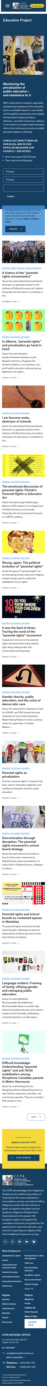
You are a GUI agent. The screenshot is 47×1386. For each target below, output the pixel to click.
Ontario (5, 1317)
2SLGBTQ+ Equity (9, 268)
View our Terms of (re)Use (11, 1380)
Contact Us (30, 1307)
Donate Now (37, 6)
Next (33, 1117)
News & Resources (11, 1250)
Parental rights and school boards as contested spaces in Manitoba (22, 918)
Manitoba (6, 1313)
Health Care (7, 1286)
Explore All (29, 1288)
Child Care (29, 1263)
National (5, 1299)
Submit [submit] (11, 196)
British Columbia (9, 1304)
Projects (29, 1295)
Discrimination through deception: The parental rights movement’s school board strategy (20, 843)
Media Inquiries (14, 1357)
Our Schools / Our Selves (20, 337)
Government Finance (10, 1276)
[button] (23, 171)
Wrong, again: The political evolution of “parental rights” (22, 564)
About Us (29, 1299)
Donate (13, 229)
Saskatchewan (8, 1308)
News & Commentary (33, 268)
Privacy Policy (25, 1380)
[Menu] (7, 6)
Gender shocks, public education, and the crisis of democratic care (21, 700)
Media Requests (31, 1312)
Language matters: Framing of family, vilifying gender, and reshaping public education (22, 988)
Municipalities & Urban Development (34, 1257)
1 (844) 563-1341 (27, 1366)
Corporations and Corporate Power (9, 1266)
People (27, 1303)
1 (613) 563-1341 (27, 1362)
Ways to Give (31, 1316)
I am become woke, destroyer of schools (16, 419)
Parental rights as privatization (14, 774)
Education (20, 268)
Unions (5, 1260)
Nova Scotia (7, 1322)
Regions (6, 1295)
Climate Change (31, 1284)
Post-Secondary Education (31, 1269)
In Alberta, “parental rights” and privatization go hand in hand (22, 345)
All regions (8, 1347)
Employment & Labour (11, 1255)
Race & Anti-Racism (33, 1279)
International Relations (11, 1281)
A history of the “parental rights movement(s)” (20, 274)
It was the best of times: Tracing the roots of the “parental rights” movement (22, 631)
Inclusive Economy (10, 1272)
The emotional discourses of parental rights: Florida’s (22, 491)
